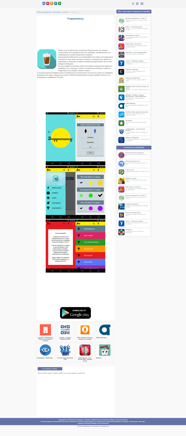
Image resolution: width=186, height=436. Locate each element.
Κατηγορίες (94, 423)
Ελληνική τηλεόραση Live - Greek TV (136, 18)
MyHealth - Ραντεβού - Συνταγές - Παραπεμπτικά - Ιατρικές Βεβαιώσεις (136, 95)
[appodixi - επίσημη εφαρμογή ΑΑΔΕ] (65, 335)
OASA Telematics (101, 337)
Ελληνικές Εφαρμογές (44, 12)
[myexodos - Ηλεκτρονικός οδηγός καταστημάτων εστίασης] (45, 335)
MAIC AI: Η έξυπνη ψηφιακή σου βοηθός (85, 338)
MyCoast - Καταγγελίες (132, 137)
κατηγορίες (125, 421)
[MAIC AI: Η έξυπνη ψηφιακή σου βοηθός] (85, 335)
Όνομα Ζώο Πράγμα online (132, 212)
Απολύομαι (129, 120)
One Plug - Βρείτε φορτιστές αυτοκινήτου (137, 112)
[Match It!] (105, 355)
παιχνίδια (99, 421)
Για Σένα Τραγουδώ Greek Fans (65, 358)
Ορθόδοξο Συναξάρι (130, 178)
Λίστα (99, 423)
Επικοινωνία (105, 423)
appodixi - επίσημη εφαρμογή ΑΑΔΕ (65, 338)
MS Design (124, 419)
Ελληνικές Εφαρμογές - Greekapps (80, 419)
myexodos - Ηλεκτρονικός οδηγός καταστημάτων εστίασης (45, 339)
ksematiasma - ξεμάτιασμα (45, 358)
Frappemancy (75, 18)
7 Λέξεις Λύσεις (129, 170)
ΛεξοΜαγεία (128, 229)
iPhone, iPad (61, 421)
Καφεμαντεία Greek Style (133, 78)
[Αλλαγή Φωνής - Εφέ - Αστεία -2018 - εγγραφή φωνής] (85, 355)
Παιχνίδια (87, 423)
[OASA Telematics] (105, 335)
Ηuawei (67, 421)
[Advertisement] (75, 35)
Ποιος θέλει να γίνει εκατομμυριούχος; (136, 52)
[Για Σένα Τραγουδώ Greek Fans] (65, 355)
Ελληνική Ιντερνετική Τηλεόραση (134, 152)
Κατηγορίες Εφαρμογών (132, 204)
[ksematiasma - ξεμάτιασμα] (45, 355)
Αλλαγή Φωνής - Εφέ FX (133, 35)
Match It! (98, 358)
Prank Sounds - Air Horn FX (133, 44)
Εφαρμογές (81, 423)
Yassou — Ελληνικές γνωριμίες (134, 61)
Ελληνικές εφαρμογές (89, 421)
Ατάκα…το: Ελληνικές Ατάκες (134, 27)
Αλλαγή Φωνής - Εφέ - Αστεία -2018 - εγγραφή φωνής (85, 359)
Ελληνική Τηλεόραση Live (132, 161)
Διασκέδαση (57, 12)
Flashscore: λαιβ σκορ (132, 69)
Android (65, 12)
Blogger (112, 419)
